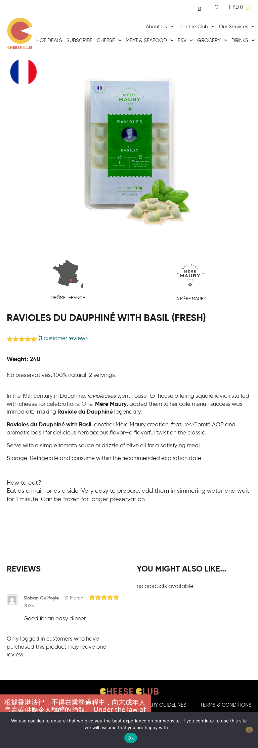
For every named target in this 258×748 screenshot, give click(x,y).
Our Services (233, 26)
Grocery (209, 40)
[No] (249, 730)
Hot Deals (49, 40)
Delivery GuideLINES (161, 705)
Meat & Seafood (146, 40)
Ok (131, 738)
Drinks (239, 40)
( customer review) (63, 338)
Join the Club (193, 26)
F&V (182, 40)
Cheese (106, 40)
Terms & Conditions (226, 705)
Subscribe (79, 40)
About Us (156, 26)
